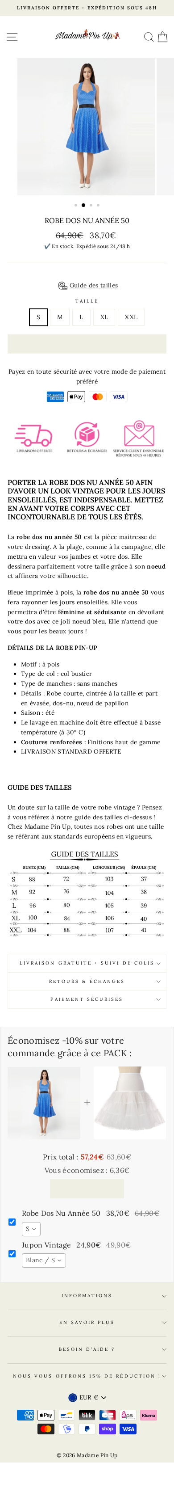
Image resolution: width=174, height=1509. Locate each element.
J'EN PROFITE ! (87, 1188)
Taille (87, 301)
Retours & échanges (87, 981)
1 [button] (77, 206)
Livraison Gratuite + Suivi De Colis (87, 963)
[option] (87, 8)
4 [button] (99, 206)
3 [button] (92, 206)
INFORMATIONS (87, 1295)
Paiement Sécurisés (86, 999)
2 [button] (84, 205)
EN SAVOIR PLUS (87, 1322)
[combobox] (31, 1229)
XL (104, 317)
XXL (131, 317)
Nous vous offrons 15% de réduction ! (87, 1376)
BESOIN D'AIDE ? (87, 1349)
